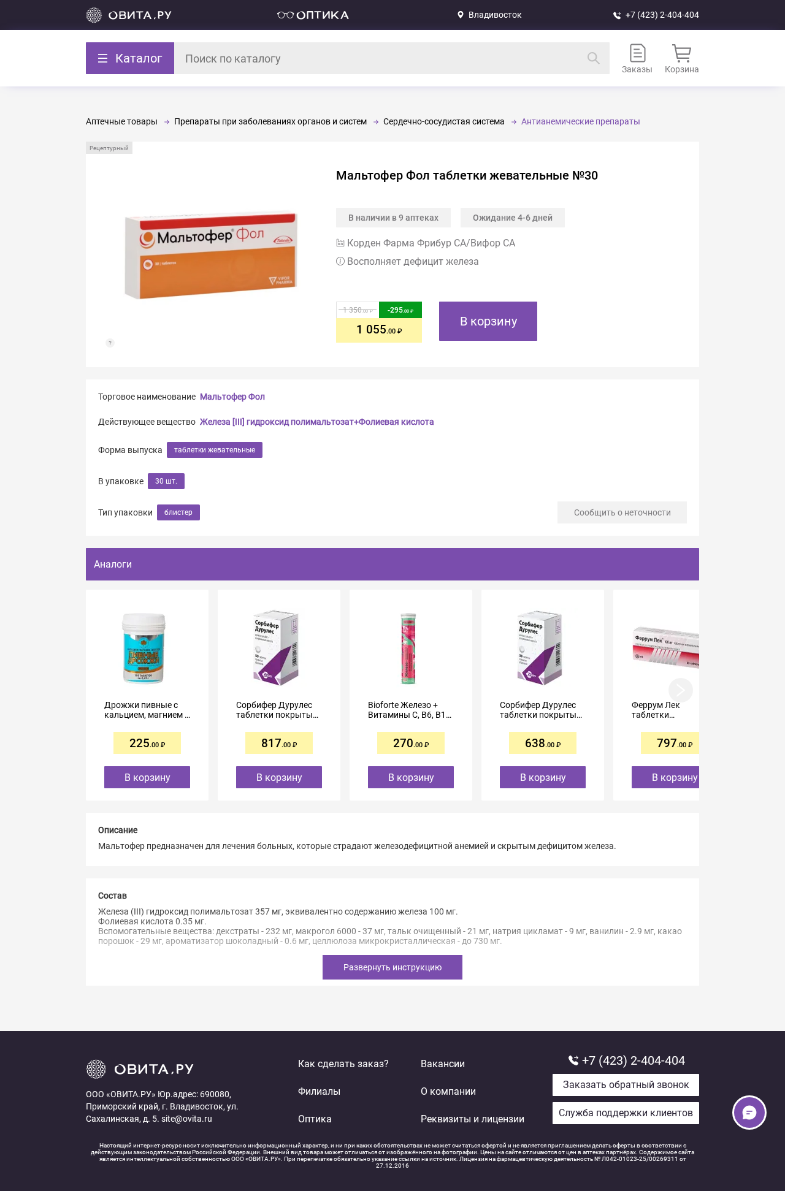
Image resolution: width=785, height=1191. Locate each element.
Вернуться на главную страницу (129, 15)
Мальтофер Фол (232, 396)
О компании (448, 1091)
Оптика (315, 1119)
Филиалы (319, 1091)
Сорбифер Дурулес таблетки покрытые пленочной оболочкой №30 (540, 710)
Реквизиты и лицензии (472, 1119)
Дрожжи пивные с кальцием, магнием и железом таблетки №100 (147, 710)
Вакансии (443, 1064)
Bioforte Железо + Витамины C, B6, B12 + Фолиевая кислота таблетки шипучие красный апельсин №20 (409, 710)
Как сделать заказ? (343, 1064)
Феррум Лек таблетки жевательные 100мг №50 (672, 710)
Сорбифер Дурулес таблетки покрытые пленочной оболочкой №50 (276, 710)
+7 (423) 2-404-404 (662, 15)
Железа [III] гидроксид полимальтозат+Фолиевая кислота (317, 422)
